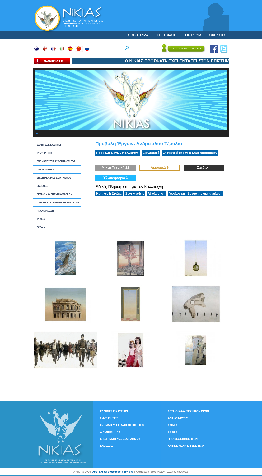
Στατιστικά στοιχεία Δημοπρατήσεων (190, 152)
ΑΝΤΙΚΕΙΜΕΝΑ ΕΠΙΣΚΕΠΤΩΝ (186, 445)
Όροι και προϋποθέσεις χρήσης (112, 471)
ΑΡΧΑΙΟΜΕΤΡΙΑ (45, 169)
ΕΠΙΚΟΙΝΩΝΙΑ (192, 35)
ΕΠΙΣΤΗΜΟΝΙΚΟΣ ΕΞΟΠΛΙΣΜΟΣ (54, 177)
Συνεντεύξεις (134, 193)
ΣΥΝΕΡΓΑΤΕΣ (217, 35)
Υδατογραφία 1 (115, 178)
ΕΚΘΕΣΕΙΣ (42, 186)
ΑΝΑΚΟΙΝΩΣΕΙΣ (45, 210)
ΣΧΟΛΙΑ (41, 227)
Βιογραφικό (151, 152)
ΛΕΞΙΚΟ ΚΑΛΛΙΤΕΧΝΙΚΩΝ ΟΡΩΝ (54, 194)
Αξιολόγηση (156, 193)
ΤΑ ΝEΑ (41, 219)
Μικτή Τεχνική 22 (115, 167)
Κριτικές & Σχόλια (109, 193)
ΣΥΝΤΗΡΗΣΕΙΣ (44, 153)
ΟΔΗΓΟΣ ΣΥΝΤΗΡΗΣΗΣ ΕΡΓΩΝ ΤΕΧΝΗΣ (59, 202)
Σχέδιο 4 (204, 167)
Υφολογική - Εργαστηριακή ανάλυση (195, 193)
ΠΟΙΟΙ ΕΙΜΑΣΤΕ (166, 35)
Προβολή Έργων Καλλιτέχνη (117, 152)
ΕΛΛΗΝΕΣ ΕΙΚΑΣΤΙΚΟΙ (49, 145)
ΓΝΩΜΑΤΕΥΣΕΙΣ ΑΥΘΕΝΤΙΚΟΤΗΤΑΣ (56, 161)
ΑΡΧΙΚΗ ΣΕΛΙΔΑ (138, 35)
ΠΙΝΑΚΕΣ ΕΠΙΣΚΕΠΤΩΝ (183, 438)
